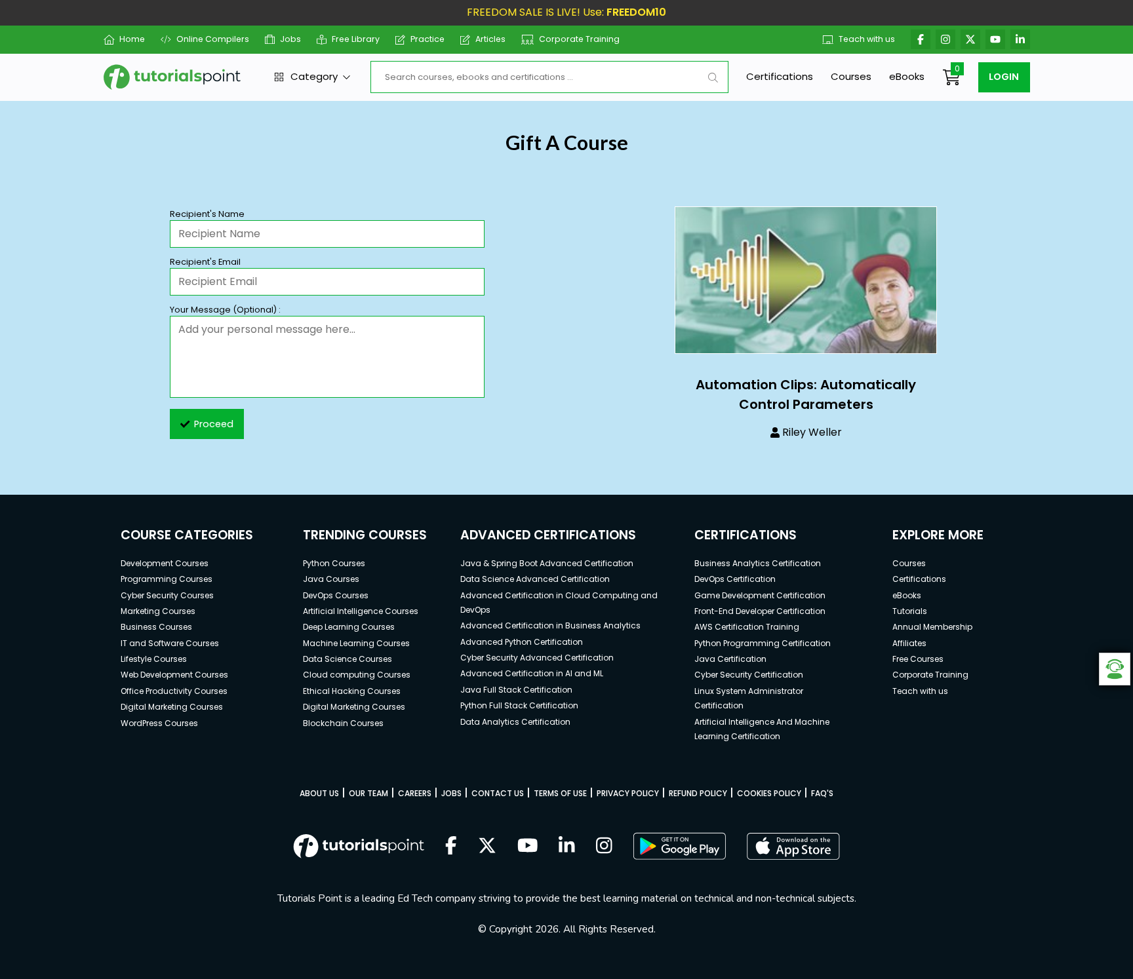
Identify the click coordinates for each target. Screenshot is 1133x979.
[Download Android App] (679, 846)
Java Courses (331, 579)
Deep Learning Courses (349, 626)
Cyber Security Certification (748, 674)
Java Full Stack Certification (516, 689)
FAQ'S (822, 793)
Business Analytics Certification (757, 563)
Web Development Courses (174, 674)
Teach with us (867, 39)
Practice (427, 39)
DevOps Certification (735, 579)
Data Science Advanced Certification (535, 579)
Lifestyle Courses (154, 658)
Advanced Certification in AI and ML (531, 673)
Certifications (779, 76)
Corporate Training (579, 39)
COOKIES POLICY (769, 793)
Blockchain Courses (343, 723)
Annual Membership (932, 626)
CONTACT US (497, 793)
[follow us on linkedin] (567, 846)
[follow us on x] (487, 846)
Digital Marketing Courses (172, 706)
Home (132, 39)
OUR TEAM (368, 793)
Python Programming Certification (762, 643)
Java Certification (730, 658)
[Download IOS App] (793, 846)
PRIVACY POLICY (628, 793)
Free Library (356, 39)
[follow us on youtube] (527, 846)
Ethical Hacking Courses (352, 691)
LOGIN (1004, 76)
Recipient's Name (207, 214)
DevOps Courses (335, 595)
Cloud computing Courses (356, 674)
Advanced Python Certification (521, 641)
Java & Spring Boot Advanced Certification (546, 563)
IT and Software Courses (170, 643)
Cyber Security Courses (167, 595)
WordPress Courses (159, 723)
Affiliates (909, 643)
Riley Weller (812, 432)
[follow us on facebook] (451, 846)
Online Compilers (212, 39)
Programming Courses (166, 579)
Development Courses (165, 563)
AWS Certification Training (746, 626)
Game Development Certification (759, 595)
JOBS (451, 793)
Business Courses (156, 626)
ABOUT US (319, 793)
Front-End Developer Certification (759, 611)
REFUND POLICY (698, 793)
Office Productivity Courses (174, 691)
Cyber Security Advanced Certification (537, 657)
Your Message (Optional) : (225, 309)
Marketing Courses (158, 611)
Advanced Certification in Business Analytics (550, 625)
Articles (490, 39)
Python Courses (334, 563)
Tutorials (909, 611)
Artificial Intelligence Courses (360, 611)
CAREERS (414, 793)
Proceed (213, 424)
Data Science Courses (347, 658)
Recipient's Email (205, 261)
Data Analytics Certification (515, 721)
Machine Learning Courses (356, 643)
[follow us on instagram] (604, 846)
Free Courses (918, 658)
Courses (851, 76)
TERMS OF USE (560, 793)
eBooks (906, 76)
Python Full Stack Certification (519, 705)
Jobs (290, 39)
